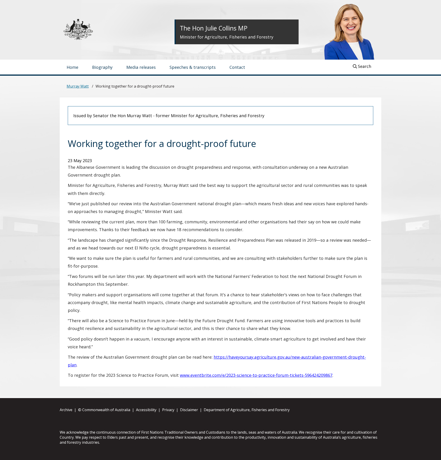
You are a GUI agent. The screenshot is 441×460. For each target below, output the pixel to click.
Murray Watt (78, 86)
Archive (66, 409)
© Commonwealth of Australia (104, 409)
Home (72, 67)
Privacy (168, 409)
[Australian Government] (83, 29)
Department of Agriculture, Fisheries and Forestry (247, 409)
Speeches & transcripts (193, 67)
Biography (102, 67)
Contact (237, 67)
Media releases (141, 67)
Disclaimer (189, 409)
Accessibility (146, 409)
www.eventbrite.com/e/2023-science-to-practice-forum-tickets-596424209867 (256, 375)
